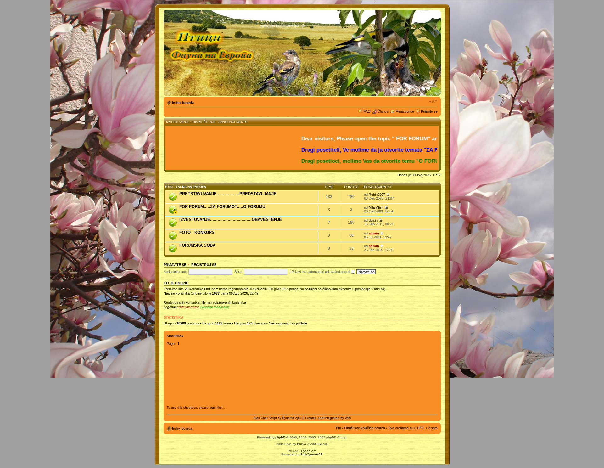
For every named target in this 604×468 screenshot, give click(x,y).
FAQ (367, 111)
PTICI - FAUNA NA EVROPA (185, 187)
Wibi (348, 418)
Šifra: (238, 271)
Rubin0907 (377, 194)
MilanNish (376, 207)
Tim (338, 428)
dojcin (373, 220)
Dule (303, 323)
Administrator (189, 307)
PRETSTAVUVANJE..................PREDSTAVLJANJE (228, 193)
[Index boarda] (212, 53)
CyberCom (308, 451)
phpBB (280, 437)
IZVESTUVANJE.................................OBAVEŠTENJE (230, 219)
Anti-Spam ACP (311, 454)
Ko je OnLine (176, 283)
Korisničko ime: (175, 271)
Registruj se (405, 111)
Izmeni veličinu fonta (433, 101)
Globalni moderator (214, 307)
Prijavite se (429, 111)
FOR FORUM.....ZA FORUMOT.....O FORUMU (222, 206)
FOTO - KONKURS (197, 232)
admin (374, 233)
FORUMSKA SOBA (197, 245)
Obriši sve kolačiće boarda (364, 428)
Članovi (383, 111)
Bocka (301, 444)
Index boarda (183, 102)
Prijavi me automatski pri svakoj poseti (321, 271)
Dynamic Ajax (291, 418)
